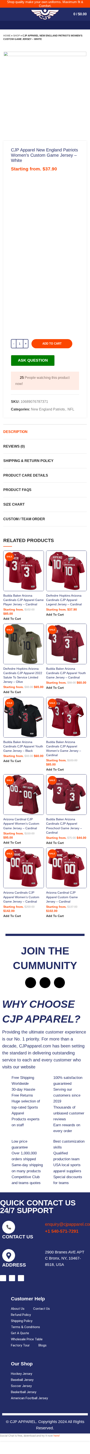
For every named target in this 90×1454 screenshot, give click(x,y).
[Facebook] (30, 982)
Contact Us (41, 1309)
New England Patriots (48, 409)
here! (57, 1435)
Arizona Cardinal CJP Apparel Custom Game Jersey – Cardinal (62, 897)
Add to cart (52, 343)
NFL (71, 409)
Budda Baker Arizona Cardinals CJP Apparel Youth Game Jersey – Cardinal (66, 673)
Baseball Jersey (22, 1380)
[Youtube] (59, 982)
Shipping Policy (21, 1321)
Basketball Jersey (23, 1392)
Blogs (42, 1345)
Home (6, 35)
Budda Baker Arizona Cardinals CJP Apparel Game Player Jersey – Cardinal (23, 600)
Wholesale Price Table (27, 1339)
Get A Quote (20, 1333)
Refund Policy (21, 1315)
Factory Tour (20, 1345)
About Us (17, 1309)
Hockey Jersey (21, 1374)
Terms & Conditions (25, 1327)
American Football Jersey (29, 1398)
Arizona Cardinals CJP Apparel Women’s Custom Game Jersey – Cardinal (21, 897)
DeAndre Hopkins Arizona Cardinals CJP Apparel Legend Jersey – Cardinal (64, 600)
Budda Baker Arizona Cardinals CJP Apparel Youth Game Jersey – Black (23, 746)
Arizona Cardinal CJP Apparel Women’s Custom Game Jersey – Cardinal (21, 823)
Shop (16, 35)
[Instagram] (45, 982)
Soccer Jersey (21, 1386)
